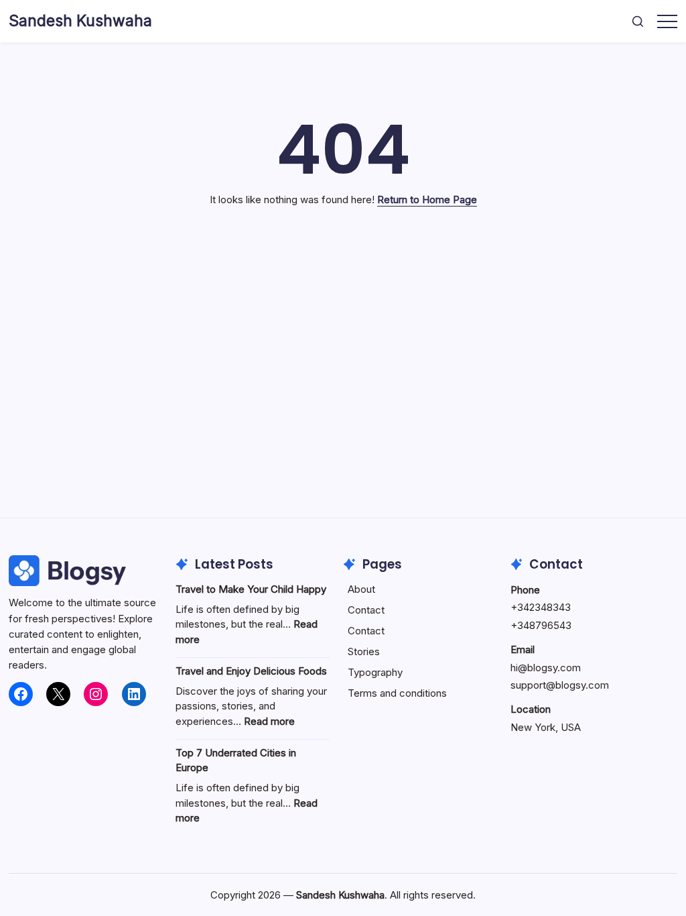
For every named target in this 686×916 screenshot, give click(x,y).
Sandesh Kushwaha (80, 20)
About (361, 589)
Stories (364, 651)
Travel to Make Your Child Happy (251, 589)
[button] (638, 21)
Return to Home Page (427, 199)
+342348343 (540, 607)
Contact (366, 610)
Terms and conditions (397, 693)
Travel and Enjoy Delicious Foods (251, 671)
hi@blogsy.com (545, 667)
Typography (375, 672)
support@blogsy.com (559, 685)
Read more (269, 721)
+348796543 (540, 625)
